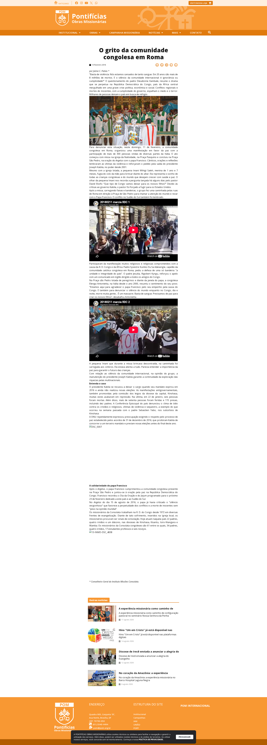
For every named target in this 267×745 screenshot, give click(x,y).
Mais (175, 32)
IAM (135, 721)
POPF (136, 728)
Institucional (68, 32)
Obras (93, 32)
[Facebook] (76, 3)
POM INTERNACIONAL (195, 706)
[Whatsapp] (96, 3)
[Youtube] (86, 3)
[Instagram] (81, 3)
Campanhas (139, 717)
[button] (157, 65)
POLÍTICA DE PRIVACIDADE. (151, 739)
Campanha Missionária (124, 32)
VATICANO (63, 3)
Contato (196, 32)
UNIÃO (137, 724)
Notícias (154, 32)
